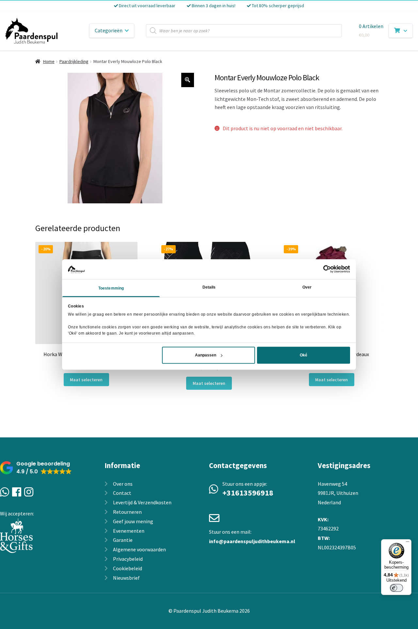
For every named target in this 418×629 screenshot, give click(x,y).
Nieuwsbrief (126, 577)
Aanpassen (205, 355)
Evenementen (128, 530)
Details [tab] (209, 287)
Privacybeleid (128, 559)
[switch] (396, 588)
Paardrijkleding (73, 61)
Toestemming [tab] (111, 288)
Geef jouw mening (133, 521)
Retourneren (127, 512)
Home (49, 61)
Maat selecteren (86, 380)
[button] (36, 468)
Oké (303, 355)
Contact (122, 493)
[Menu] (407, 543)
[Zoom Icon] (187, 80)
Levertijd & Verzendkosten (142, 502)
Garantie (123, 540)
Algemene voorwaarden (139, 549)
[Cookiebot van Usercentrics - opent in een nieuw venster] (321, 269)
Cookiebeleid (127, 568)
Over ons (123, 483)
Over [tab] (307, 287)
